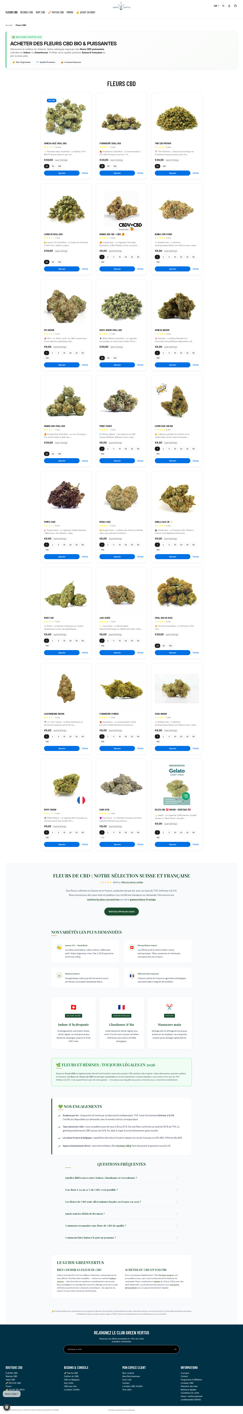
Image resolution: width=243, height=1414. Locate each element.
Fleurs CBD (21, 25)
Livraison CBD (187, 1383)
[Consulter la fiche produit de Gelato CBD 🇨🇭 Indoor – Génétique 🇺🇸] (177, 784)
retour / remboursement (191, 1396)
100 (59, 166)
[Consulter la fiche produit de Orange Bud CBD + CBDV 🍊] (121, 209)
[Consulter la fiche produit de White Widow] (66, 784)
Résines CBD (11, 1376)
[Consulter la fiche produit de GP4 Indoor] (66, 305)
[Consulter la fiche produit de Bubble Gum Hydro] (177, 209)
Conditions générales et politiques (121, 1410)
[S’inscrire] (175, 1349)
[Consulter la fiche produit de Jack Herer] (121, 592)
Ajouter (61, 173)
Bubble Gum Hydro (163, 234)
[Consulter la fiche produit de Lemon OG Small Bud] (66, 209)
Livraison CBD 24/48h (132, 1386)
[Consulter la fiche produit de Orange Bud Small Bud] (66, 401)
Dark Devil (104, 809)
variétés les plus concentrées (103, 899)
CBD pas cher (70, 1386)
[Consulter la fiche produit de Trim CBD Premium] (177, 118)
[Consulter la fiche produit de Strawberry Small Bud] (121, 118)
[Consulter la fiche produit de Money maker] (121, 401)
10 (120, 257)
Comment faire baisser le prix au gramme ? (90, 1237)
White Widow (50, 809)
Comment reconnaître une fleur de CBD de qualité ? (95, 1225)
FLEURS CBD (12, 1373)
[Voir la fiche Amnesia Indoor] (85, 978)
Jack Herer (104, 617)
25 (47, 166)
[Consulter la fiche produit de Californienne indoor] (66, 688)
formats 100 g (123, 1145)
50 (53, 166)
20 (126, 257)
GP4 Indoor (49, 330)
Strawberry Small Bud (110, 143)
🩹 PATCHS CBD (13, 1383)
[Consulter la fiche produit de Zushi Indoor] (177, 688)
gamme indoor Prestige (143, 899)
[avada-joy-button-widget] (6, 1407)
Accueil (9, 25)
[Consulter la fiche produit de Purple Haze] (66, 496)
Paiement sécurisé (189, 1386)
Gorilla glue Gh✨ (164, 521)
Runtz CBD (49, 617)
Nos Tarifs (68, 1383)
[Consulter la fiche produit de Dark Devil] (121, 784)
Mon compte (128, 1373)
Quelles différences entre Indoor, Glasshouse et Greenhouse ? (101, 1177)
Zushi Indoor (161, 713)
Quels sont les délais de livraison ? (85, 1213)
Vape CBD (10, 1379)
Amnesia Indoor (162, 330)
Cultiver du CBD (71, 1376)
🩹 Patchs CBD (71, 1373)
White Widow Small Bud (110, 330)
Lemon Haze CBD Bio (164, 425)
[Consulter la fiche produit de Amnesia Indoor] (177, 305)
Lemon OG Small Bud (53, 234)
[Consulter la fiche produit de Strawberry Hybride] (121, 688)
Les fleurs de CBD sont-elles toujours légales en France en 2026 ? (103, 1201)
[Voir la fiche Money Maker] (158, 951)
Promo (9, 1386)
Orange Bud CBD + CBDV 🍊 (112, 234)
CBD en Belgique (71, 1379)
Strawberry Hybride (109, 713)
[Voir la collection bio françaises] (158, 978)
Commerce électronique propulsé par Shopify (41, 1410)
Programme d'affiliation (191, 1379)
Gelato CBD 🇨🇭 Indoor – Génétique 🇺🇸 (173, 809)
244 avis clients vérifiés (132, 882)
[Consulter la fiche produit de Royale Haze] (121, 496)
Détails (85, 173)
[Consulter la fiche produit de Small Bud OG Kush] (177, 592)
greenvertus (17, 1410)
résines (156, 1281)
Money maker (105, 425)
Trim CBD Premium (163, 143)
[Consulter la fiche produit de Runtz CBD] (66, 592)
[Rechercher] (223, 6)
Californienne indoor (54, 713)
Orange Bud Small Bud (54, 425)
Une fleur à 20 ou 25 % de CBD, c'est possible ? (91, 1189)
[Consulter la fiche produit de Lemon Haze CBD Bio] (177, 401)
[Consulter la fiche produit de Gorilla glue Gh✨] (177, 496)
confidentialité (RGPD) (191, 1399)
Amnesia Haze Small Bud (55, 143)
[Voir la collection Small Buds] (85, 951)
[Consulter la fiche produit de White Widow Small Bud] (121, 305)
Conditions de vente (190, 1393)
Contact (126, 1383)
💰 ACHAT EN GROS (15, 1389)
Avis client (127, 1389)
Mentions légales (188, 1389)
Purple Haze (50, 521)
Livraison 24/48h (72, 1389)
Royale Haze (105, 521)
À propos (185, 1373)
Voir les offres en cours (122, 911)
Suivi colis (126, 1379)
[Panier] (235, 6)
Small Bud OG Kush (164, 617)
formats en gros (166, 1275)
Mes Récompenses (131, 1376)
